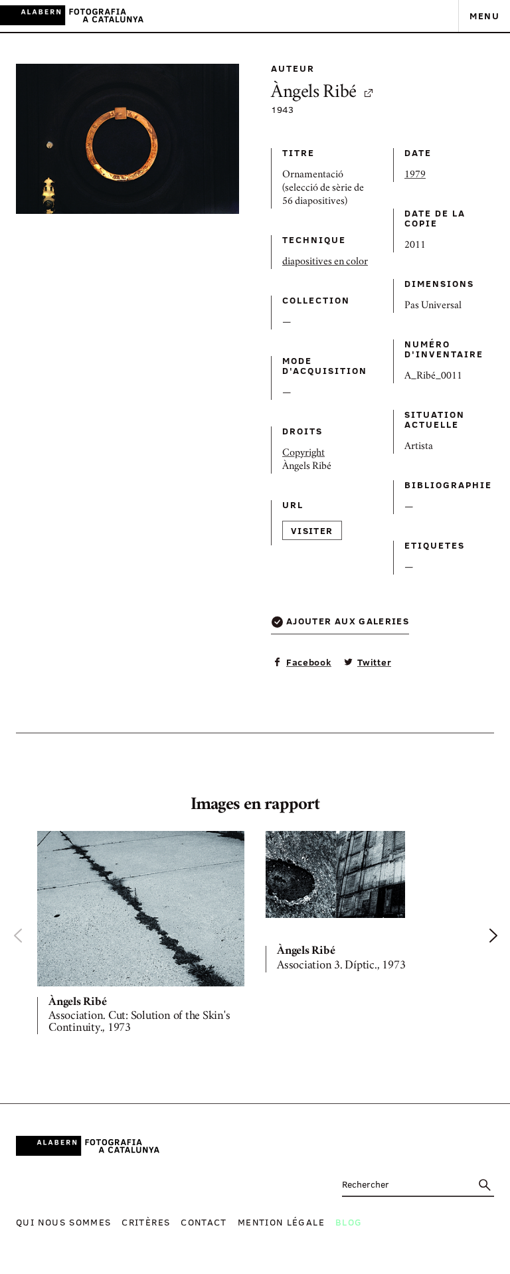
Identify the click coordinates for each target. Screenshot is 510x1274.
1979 (415, 175)
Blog (348, 1222)
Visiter (312, 530)
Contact (204, 1222)
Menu (484, 15)
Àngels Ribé (314, 93)
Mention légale (281, 1222)
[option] (141, 935)
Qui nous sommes (63, 1222)
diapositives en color (325, 262)
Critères (146, 1222)
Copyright (303, 453)
